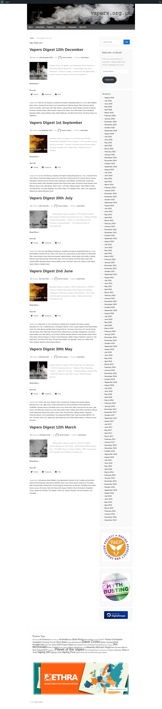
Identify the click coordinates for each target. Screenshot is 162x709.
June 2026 (108, 104)
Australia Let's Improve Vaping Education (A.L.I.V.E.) (70, 103)
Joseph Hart (90, 181)
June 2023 (108, 211)
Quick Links (60, 27)
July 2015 (108, 496)
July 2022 (108, 244)
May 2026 (108, 107)
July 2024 (108, 173)
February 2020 (110, 331)
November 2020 (110, 304)
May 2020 (108, 322)
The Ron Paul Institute (60, 339)
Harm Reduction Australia (52, 256)
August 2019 (109, 349)
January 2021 (109, 298)
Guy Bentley (99, 645)
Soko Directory (68, 412)
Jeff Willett (84, 485)
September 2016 (110, 454)
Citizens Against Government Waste (85, 327)
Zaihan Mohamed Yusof (45, 191)
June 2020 (108, 319)
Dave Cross (53, 105)
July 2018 (108, 388)
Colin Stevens (34, 178)
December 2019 (110, 337)
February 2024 (110, 187)
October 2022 (109, 235)
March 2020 (108, 328)
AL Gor (40, 176)
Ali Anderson (49, 103)
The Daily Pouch (35, 188)
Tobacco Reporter (70, 490)
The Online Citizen (61, 188)
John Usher (46, 108)
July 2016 (108, 460)
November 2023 (110, 197)
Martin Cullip (41, 183)
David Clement (72, 178)
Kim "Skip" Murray (56, 108)
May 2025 (108, 143)
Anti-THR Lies (55, 639)
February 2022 (110, 259)
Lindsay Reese (67, 108)
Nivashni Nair (57, 183)
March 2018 (108, 400)
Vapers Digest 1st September (56, 122)
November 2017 (110, 412)
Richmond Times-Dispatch (84, 183)
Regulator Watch (35, 113)
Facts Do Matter (50, 645)
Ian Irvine (90, 407)
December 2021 (110, 265)
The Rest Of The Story (75, 113)
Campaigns (72, 27)
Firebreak (86, 105)
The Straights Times (73, 188)
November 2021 (110, 268)
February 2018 (110, 403)
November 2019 (110, 340)
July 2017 (108, 424)
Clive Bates (52, 407)
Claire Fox (33, 329)
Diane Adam (71, 254)
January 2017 (109, 442)
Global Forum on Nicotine (46, 181)
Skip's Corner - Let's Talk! (61, 186)
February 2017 (110, 439)
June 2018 (108, 391)
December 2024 (110, 158)
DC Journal (81, 178)
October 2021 (109, 271)
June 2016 (108, 463)
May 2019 (108, 358)
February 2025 (110, 152)
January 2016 (109, 478)
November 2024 (110, 160)
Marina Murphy (78, 108)
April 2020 (108, 325)
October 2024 (109, 163)
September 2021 (110, 274)
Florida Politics (38, 485)
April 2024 (108, 182)
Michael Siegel (87, 334)
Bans (70, 640)
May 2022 (108, 250)
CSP (56, 254)
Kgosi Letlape (34, 334)
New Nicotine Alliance (119, 647)
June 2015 (108, 499)
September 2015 (110, 490)
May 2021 (108, 286)
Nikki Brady (37, 412)
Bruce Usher (34, 105)
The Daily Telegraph (47, 188)
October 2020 (109, 307)
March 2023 (108, 220)
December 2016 (110, 445)
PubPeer (70, 488)
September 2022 (110, 238)
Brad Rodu (77, 639)
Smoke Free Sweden (41, 490)
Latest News (40, 27)
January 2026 (109, 119)
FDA (59, 644)
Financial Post (81, 407)
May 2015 (108, 502)
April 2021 (108, 289)
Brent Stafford (92, 103)
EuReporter (33, 181)
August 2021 (109, 277)
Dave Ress (63, 178)
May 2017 (108, 430)
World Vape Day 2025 (63, 417)
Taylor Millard (85, 186)
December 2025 (110, 122)
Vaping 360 (92, 188)
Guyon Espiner (38, 256)
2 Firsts (40, 402)
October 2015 (109, 487)
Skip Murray (48, 186)
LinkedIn (92, 256)
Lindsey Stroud (73, 647)
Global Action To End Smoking (53, 485)
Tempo (92, 186)
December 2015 (110, 481)
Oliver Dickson (52, 110)
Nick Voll (50, 488)
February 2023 (110, 223)
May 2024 (108, 178)
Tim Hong (86, 113)
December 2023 (110, 193)
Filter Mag (47, 332)
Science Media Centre (48, 113)
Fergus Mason (68, 645)
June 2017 (108, 427)
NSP (45, 650)
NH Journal (43, 488)
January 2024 (109, 190)
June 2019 (108, 355)
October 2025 (109, 128)
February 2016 (110, 475)
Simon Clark (40, 186)
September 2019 (110, 346)
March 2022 (108, 256)
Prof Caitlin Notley (76, 110)
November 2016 (110, 448)
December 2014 (110, 517)
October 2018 (109, 379)
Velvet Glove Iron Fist (83, 652)
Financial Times (56, 332)
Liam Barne (87, 410)
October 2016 (109, 451)
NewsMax (49, 183)
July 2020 (108, 316)
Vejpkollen (33, 115)
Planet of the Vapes (63, 110)
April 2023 (108, 217)
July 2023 (108, 208)
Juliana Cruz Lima (50, 410)
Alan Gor (41, 103)
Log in (7, 2)
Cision (71, 327)
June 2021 (108, 283)
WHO (92, 652)
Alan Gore (47, 402)
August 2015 (109, 493)
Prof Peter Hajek (79, 259)
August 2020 (109, 313)
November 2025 (110, 125)
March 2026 (108, 113)
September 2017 (110, 418)
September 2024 (110, 167)
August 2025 (109, 134)
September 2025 (110, 131)
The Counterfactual (48, 415)
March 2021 (108, 292)
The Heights (52, 490)
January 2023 (109, 226)
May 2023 (108, 214)
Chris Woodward (62, 480)
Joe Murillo (91, 332)
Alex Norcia (35, 639)
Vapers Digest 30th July (51, 198)
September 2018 (110, 382)
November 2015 (110, 484)
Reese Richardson (79, 488)
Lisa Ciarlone (55, 334)
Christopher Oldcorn (61, 327)
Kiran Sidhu (85, 256)
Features (50, 27)
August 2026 (109, 98)
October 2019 (109, 343)
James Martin (76, 256)
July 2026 (108, 101)
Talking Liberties (75, 186)
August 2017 (109, 421)
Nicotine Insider (42, 110)
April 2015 (108, 505)
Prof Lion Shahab (67, 259)
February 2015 (110, 511)
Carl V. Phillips (105, 639)
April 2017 (108, 433)
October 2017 (109, 415)
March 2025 (108, 149)
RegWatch (89, 488)
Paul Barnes (50, 650)
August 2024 (109, 170)
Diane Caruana (91, 178)
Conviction (70, 329)
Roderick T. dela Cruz (86, 337)
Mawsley (91, 647)
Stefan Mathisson (61, 113)
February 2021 (110, 295)
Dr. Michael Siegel (72, 105)
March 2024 (108, 185)
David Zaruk (62, 105)
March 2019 (108, 364)
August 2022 (109, 241)
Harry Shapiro (108, 645)
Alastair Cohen (55, 402)
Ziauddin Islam (45, 264)
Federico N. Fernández (86, 483)
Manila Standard (66, 334)
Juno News (33, 183)
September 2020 (110, 310)
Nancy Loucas (34, 488)
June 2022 (108, 247)
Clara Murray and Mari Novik (46, 329)
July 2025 (108, 137)
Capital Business (49, 327)
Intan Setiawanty (60, 181)
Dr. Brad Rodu (91, 254)
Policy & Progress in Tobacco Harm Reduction (53, 337)
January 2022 (109, 262)
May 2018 (108, 394)
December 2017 (110, 409)
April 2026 (108, 110)
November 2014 (110, 520)
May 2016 (108, 466)
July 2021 (108, 280)
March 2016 (108, 472)
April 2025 (108, 146)
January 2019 (109, 370)
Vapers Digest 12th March (53, 427)
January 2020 (109, 334)
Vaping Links (56, 652)
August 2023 (109, 205)
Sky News (69, 261)
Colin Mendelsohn (74, 642)
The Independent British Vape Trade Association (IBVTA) (73, 415)
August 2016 (109, 457)
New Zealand (37, 650)
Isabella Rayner (66, 256)
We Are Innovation (83, 490)
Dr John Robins (81, 254)
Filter (80, 105)
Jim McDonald (80, 181)
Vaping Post (33, 191)
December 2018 (110, 373)
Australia (63, 639)
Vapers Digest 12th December (56, 49)
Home (30, 27)
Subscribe (109, 80)
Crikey (52, 254)
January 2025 (109, 155)
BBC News (47, 405)
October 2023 (109, 199)
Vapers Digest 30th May (51, 349)
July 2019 (108, 352)
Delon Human (73, 483)
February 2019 (110, 367)
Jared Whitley (70, 181)
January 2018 (109, 406)
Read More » (34, 84)
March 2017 (108, 436)
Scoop (32, 490)
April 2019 (108, 361)
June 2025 (108, 140)
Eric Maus (36, 332)
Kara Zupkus (61, 410)
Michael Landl (34, 259)
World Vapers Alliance (53, 342)
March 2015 (108, 508)
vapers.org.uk (38, 702)
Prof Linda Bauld (88, 110)
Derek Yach (68, 407)
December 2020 (110, 301)
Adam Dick (41, 324)
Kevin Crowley (67, 57)
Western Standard (40, 342)
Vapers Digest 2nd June (51, 271)
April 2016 (108, 469)
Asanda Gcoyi (64, 324)
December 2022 (110, 229)
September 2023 (110, 202)
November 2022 (110, 232)
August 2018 (109, 385)
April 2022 (108, 253)
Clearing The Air (43, 105)
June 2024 (108, 175)
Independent (83, 332)
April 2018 (108, 397)
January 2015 (109, 514)
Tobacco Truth (85, 261)
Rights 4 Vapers (74, 337)
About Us (82, 27)
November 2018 (110, 376)
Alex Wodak (48, 251)
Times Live (93, 113)
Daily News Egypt (45, 178)
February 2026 (110, 116)
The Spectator (72, 339)
